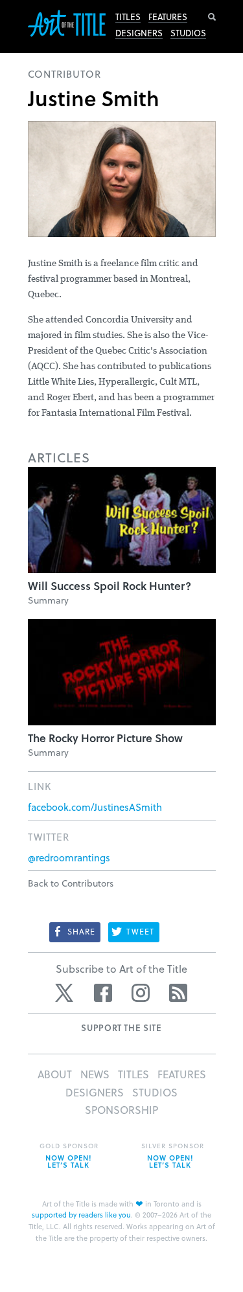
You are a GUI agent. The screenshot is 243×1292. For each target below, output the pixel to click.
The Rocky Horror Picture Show (105, 738)
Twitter (65, 992)
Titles (128, 17)
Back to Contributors (70, 883)
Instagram (140, 992)
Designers (139, 33)
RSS (178, 992)
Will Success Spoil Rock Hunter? (109, 586)
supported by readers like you (81, 1214)
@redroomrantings (69, 857)
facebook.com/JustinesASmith (95, 807)
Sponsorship (121, 1109)
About (55, 1074)
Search (212, 17)
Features (167, 17)
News (95, 1074)
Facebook (103, 992)
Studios (188, 33)
